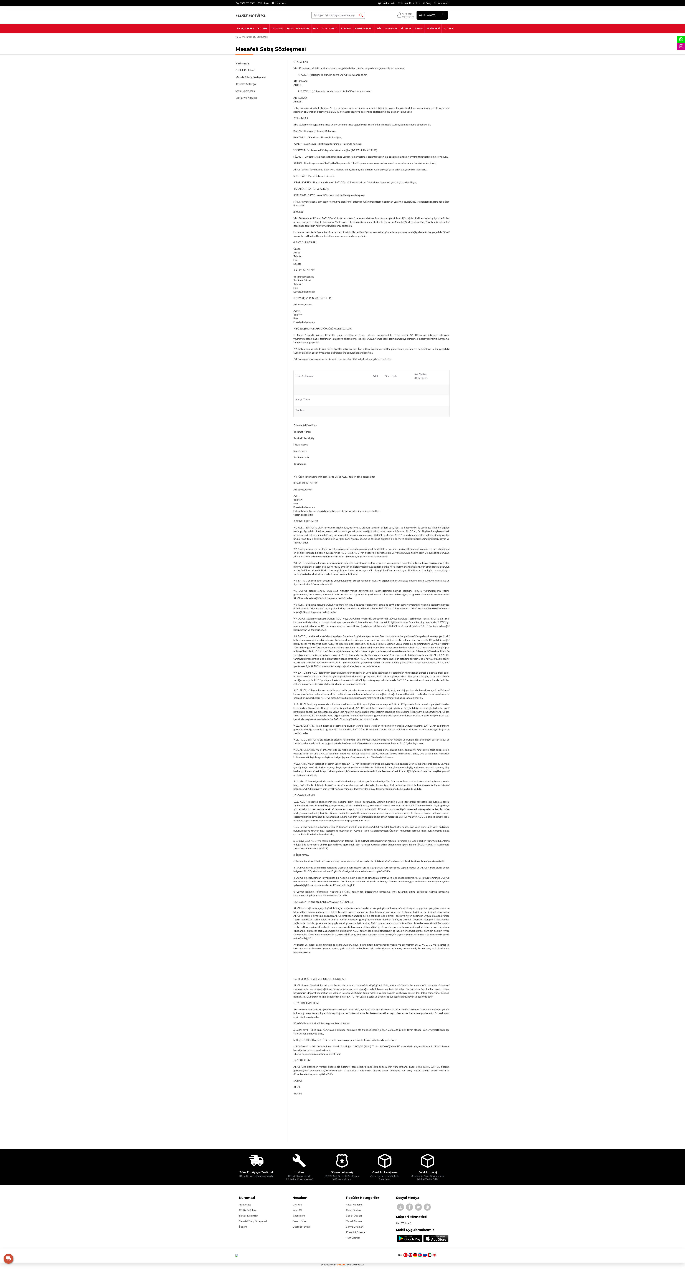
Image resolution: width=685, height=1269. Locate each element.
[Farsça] (434, 1255)
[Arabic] (429, 1255)
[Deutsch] (415, 1255)
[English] (410, 1255)
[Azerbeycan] (420, 1255)
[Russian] (425, 1255)
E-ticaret (342, 1264)
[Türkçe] (405, 1255)
